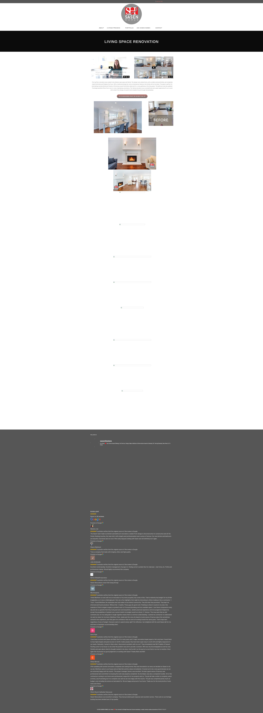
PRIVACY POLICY (162, 709)
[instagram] (172, 1)
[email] (165, 1)
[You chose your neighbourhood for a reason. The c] (124, 500)
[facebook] (167, 1)
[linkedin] (170, 1)
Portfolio (129, 28)
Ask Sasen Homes (143, 28)
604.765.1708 (159, 1)
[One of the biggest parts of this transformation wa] (97, 505)
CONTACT (158, 28)
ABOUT (101, 28)
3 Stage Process (113, 28)
